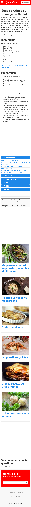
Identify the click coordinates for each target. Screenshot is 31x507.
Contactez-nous (15, 496)
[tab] (15, 157)
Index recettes (11, 492)
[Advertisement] (15, 139)
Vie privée (20, 492)
